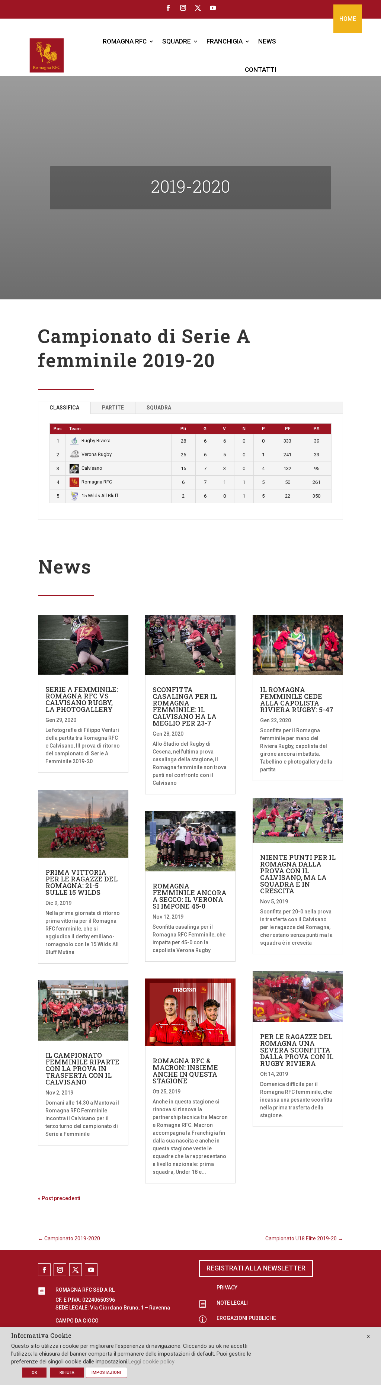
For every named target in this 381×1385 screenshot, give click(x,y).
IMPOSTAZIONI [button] (106, 1372)
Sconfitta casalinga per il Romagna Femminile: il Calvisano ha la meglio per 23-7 (185, 706)
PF (287, 428)
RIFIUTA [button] (67, 1372)
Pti (183, 428)
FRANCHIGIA (224, 41)
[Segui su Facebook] (168, 8)
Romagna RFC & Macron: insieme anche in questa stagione (185, 1070)
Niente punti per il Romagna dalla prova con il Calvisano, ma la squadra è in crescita (298, 874)
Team (75, 428)
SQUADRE (176, 41)
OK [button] (34, 1372)
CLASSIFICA (64, 408)
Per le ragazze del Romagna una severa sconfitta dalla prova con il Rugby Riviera (296, 1050)
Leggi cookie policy (151, 1361)
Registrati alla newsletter (255, 1268)
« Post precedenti (59, 1198)
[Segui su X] (198, 8)
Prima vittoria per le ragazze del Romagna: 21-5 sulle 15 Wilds (81, 882)
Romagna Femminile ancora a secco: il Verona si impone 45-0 (190, 895)
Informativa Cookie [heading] (41, 1336)
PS (317, 428)
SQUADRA (159, 408)
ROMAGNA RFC (125, 41)
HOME (347, 18)
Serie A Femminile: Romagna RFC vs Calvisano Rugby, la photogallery (81, 699)
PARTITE (113, 408)
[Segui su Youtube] (213, 8)
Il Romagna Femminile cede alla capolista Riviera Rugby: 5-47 (296, 699)
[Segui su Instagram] (183, 8)
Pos (58, 428)
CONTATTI (260, 69)
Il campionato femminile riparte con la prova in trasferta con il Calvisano (82, 1068)
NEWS (267, 41)
